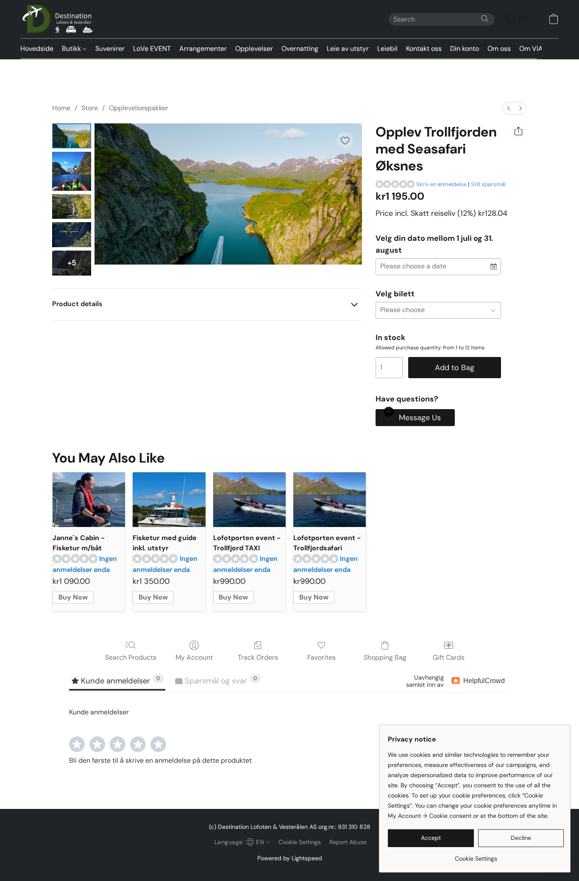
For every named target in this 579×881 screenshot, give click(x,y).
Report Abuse (348, 842)
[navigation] (520, 19)
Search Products (130, 657)
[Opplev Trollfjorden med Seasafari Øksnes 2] (71, 206)
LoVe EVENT (152, 48)
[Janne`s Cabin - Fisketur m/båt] (89, 499)
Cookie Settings (299, 842)
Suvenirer (110, 48)
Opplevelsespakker (138, 107)
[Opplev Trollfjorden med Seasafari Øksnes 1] (71, 171)
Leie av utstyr (348, 48)
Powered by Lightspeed (289, 858)
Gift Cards (449, 657)
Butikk (72, 48)
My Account (194, 657)
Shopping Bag (385, 657)
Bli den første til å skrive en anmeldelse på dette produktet (160, 760)
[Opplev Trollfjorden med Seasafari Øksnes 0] (71, 135)
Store (89, 107)
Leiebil (387, 48)
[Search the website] (485, 19)
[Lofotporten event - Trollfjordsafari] (329, 499)
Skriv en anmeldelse (441, 184)
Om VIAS (533, 48)
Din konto (464, 48)
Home (61, 107)
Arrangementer (203, 48)
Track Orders (258, 657)
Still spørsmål (488, 184)
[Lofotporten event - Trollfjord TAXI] (249, 499)
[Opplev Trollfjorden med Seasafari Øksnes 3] (71, 234)
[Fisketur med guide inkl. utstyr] (169, 499)
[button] (59, 19)
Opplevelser (254, 48)
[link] (476, 855)
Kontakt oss (424, 48)
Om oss (499, 48)
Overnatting (299, 48)
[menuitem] (509, 108)
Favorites (321, 657)
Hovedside (36, 48)
